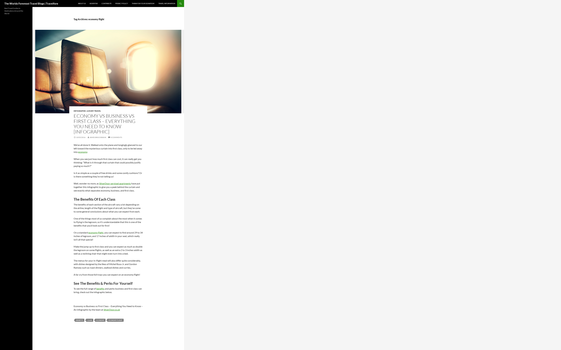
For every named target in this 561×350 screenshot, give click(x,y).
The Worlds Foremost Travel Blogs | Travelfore (31, 3)
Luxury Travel (94, 111)
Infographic (80, 111)
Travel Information (166, 3)
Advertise (94, 3)
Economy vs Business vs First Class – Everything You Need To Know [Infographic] (104, 124)
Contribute (106, 3)
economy (82, 152)
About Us (82, 3)
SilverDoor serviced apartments (115, 183)
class (89, 320)
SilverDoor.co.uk (112, 309)
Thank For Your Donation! (143, 3)
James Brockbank (98, 137)
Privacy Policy (121, 3)
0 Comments (116, 137)
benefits (100, 288)
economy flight (95, 232)
